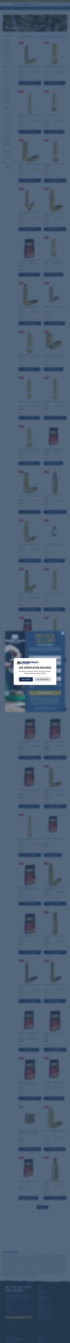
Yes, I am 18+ (26, 679)
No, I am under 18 (42, 679)
